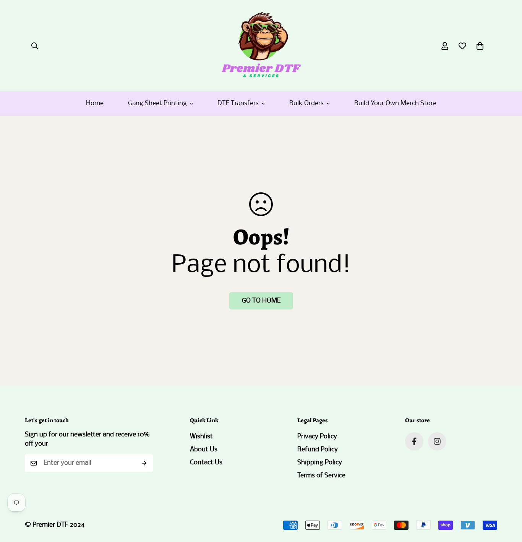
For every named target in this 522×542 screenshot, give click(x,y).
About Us (203, 449)
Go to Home (261, 300)
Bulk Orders (306, 103)
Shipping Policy (319, 462)
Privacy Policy (317, 436)
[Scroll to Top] (507, 500)
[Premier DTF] (261, 45)
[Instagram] (437, 441)
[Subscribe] (144, 463)
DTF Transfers (238, 103)
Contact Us (206, 462)
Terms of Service (321, 475)
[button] (480, 46)
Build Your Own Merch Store (395, 103)
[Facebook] (414, 441)
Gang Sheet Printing (157, 103)
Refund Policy (317, 449)
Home (95, 103)
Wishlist (201, 436)
